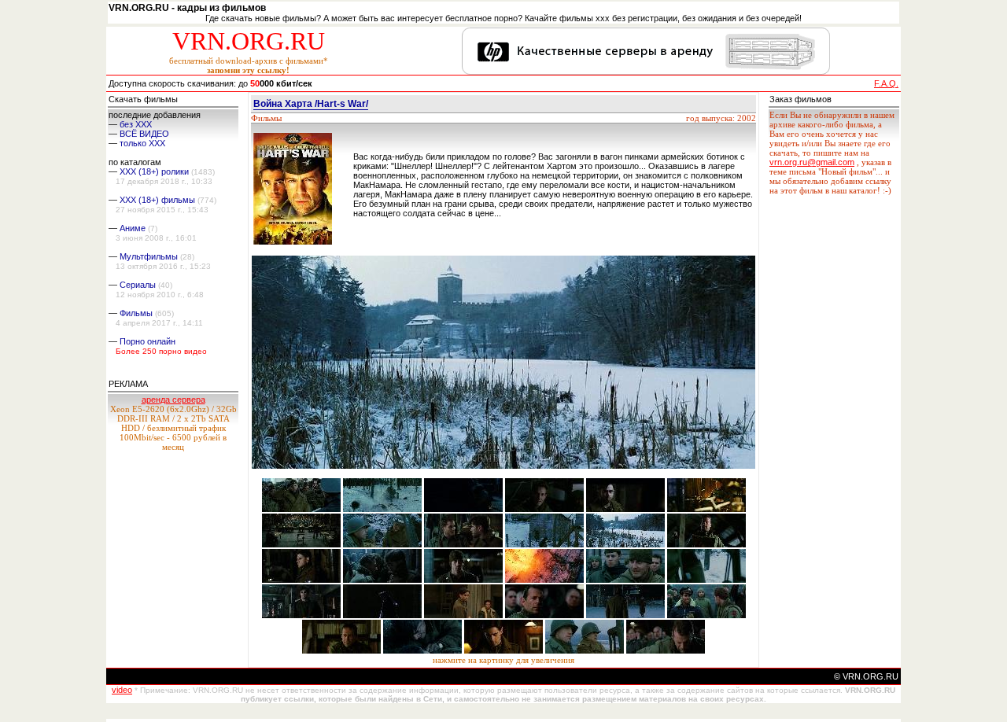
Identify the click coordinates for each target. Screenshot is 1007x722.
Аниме (133, 228)
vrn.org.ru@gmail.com (811, 162)
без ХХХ (136, 124)
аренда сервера (173, 399)
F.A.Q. (886, 83)
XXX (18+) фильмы (157, 199)
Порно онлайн (147, 341)
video (122, 689)
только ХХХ (142, 143)
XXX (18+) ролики (154, 171)
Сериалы (138, 284)
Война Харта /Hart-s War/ (310, 103)
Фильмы (136, 313)
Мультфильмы (149, 256)
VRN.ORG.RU (248, 41)
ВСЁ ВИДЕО (144, 133)
